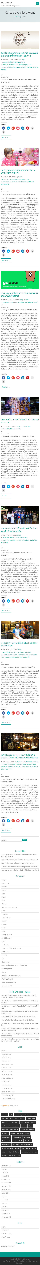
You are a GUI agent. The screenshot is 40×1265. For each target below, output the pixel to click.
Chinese (4, 887)
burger (4, 880)
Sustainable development (17, 1133)
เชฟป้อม (34, 1152)
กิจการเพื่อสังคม (6, 1137)
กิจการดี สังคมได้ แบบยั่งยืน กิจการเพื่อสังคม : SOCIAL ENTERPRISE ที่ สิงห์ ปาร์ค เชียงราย (18, 997)
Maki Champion (25, 1122)
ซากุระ (27, 179)
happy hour (5, 1122)
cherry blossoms (10, 182)
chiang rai (5, 64)
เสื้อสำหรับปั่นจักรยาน (9, 982)
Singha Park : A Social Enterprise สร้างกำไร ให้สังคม (18, 1020)
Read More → (6, 137)
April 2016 (5, 1172)
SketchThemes (17, 1261)
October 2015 (6, 1190)
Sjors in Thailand (26, 652)
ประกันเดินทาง (29, 302)
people (19, 652)
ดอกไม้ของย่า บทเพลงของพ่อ (16, 62)
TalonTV (4, 1051)
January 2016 (6, 1179)
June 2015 (5, 1200)
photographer (15, 1126)
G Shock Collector (7, 654)
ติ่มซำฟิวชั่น (28, 1141)
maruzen (33, 1122)
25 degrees (4, 1115)
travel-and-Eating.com (8, 1098)
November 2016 (6, 1166)
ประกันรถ (22, 302)
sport (3, 941)
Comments (6, 1234)
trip (20, 17)
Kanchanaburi (6, 917)
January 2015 (6, 1214)
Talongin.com (14, 1106)
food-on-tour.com (7, 1075)
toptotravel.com (6, 1085)
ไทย (18, 1155)
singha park (24, 64)
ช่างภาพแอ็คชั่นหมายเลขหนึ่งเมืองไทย (14, 965)
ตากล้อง (15, 1141)
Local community (14, 1122)
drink (8, 179)
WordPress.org (6, 1237)
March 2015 (5, 1210)
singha (19, 64)
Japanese (16, 179)
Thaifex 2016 (26, 426)
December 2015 (6, 1183)
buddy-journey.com (7, 1078)
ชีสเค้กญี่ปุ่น (26, 1137)
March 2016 (5, 1176)
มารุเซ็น (17, 1148)
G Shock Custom (17, 654)
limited (21, 182)
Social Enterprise (7, 938)
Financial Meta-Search (9, 302)
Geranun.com (33, 1261)
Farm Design (5, 1118)
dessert (4, 179)
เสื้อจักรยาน (12, 1155)
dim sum (34, 1115)
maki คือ (4, 924)
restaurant (24, 1126)
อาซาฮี (7, 184)
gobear (17, 302)
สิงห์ (25, 67)
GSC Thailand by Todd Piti (9, 652)
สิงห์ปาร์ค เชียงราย (14, 1152)
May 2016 (4, 1169)
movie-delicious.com (8, 1092)
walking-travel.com (7, 1071)
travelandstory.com (7, 1095)
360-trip (22, 59)
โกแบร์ (35, 302)
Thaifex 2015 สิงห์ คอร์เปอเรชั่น (18, 537)
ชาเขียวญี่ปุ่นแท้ (7, 969)
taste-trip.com (6, 1057)
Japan (11, 179)
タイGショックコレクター (28, 766)
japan (17, 182)
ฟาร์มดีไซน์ (16, 1144)
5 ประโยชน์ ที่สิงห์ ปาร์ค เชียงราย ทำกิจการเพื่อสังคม (19, 1017)
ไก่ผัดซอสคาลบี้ (7, 986)
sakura (21, 179)
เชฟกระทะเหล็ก (26, 1152)
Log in (3, 1227)
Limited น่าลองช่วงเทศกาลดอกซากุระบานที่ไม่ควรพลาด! (20, 867)
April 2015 (5, 1207)
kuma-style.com (6, 1068)
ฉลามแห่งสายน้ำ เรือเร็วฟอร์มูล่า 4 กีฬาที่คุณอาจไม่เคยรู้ (20, 870)
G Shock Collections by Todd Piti (12, 764)
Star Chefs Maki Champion (27, 1129)
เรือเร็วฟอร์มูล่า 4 (7, 979)
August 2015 (5, 1193)
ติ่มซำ (20, 1141)
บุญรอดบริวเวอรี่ (6, 1144)
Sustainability (5, 1133)
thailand (27, 1133)
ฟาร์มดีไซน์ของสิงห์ (26, 1144)
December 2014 (6, 1217)
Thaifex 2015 (5, 537)
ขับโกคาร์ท (5, 962)
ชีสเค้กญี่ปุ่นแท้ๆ (6, 1141)
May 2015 (4, 1203)
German (4, 904)
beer (16, 1115)
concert (11, 64)
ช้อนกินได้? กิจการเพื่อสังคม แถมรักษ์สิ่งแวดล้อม (18, 863)
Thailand (4, 955)
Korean (4, 921)
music (14, 64)
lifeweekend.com (7, 1088)
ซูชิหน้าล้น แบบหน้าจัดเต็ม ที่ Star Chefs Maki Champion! (20, 860)
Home (16, 17)
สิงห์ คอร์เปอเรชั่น (15, 429)
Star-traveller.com (7, 1064)
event (3, 62)
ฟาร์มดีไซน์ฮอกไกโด (7, 1148)
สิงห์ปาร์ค (29, 67)
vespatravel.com (7, 1054)
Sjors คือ (26, 657)
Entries (5, 1230)
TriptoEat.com (6, 1061)
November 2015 (6, 1186)
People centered (6, 1126)
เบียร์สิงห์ (4, 1155)
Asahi (4, 182)
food (3, 900)
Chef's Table (5, 883)
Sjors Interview (20, 657)
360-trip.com (6, 3)
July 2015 (4, 1196)
